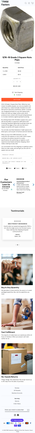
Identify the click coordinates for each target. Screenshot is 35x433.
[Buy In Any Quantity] (17, 269)
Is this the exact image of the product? (14, 162)
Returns (17, 401)
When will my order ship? (12, 158)
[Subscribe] (28, 410)
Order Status (17, 403)
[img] (6, 187)
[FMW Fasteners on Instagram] (15, 415)
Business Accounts (17, 393)
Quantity (17, 78)
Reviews (17, 388)
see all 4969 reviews (5, 189)
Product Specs (8, 154)
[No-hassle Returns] (17, 358)
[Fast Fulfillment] (17, 314)
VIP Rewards (17, 390)
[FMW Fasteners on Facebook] (18, 415)
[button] (14, 185)
